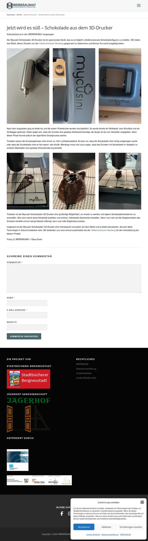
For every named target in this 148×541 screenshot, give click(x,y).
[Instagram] (70, 513)
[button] (142, 502)
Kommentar (15, 262)
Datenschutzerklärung (110, 534)
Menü (138, 5)
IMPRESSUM (125, 534)
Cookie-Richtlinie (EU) (86, 377)
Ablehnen (106, 527)
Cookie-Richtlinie (93, 534)
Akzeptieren (84, 527)
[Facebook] (62, 513)
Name (11, 297)
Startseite (11, 14)
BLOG (19, 14)
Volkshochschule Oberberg (51, 43)
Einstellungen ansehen (131, 527)
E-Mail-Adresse (17, 310)
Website (12, 322)
